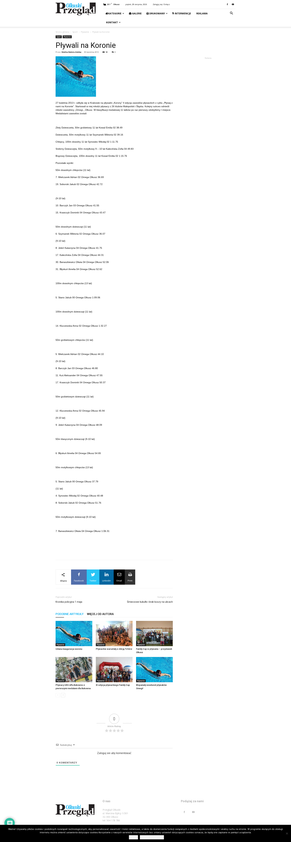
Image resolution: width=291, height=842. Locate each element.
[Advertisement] (114, 549)
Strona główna (62, 32)
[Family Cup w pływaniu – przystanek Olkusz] (154, 633)
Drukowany (157, 13)
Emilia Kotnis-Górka (71, 52)
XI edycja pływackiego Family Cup (113, 685)
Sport (75, 32)
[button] (231, 13)
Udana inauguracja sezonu (69, 649)
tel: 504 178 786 (111, 820)
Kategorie (114, 13)
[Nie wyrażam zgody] (286, 833)
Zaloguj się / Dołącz (161, 4)
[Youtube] (232, 4)
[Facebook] (227, 4)
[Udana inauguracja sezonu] (74, 633)
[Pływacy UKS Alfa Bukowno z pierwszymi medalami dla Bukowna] (74, 669)
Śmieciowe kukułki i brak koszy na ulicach (150, 601)
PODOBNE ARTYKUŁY (70, 614)
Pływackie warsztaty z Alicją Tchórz (114, 649)
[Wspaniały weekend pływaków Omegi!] (154, 669)
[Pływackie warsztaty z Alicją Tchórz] (114, 633)
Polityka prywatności (152, 837)
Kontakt (111, 22)
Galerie (136, 13)
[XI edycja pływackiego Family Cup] (114, 669)
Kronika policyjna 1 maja (69, 601)
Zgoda (133, 837)
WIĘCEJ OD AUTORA (100, 614)
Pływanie (85, 32)
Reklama (202, 13)
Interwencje (182, 13)
